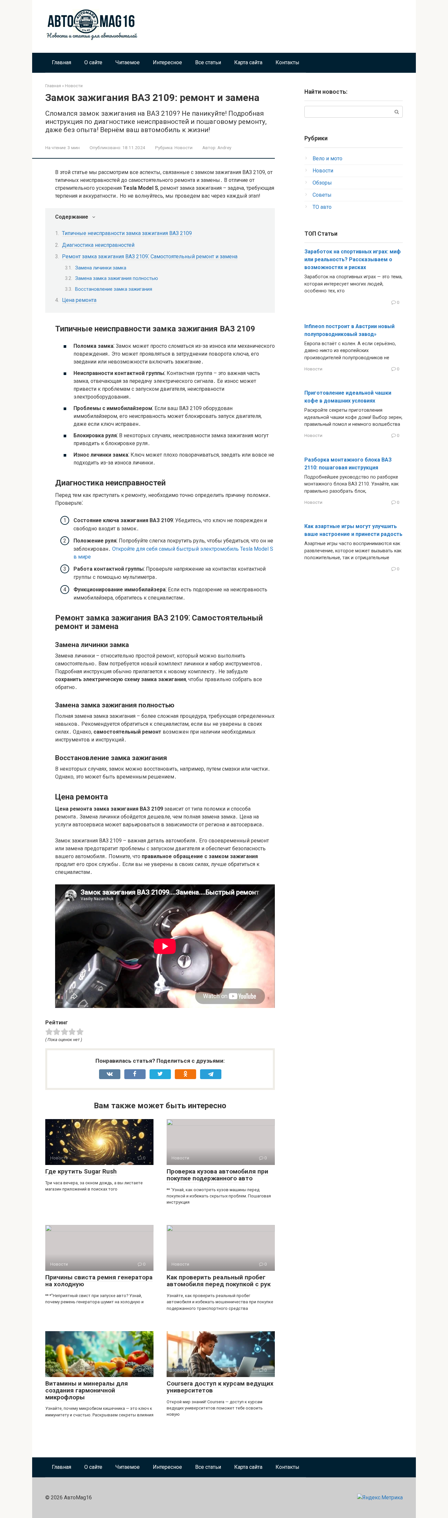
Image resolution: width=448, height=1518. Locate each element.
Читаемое (127, 62)
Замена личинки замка (100, 268)
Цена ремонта (79, 300)
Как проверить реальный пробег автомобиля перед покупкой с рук (219, 1280)
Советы (322, 195)
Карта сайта (248, 62)
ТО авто (322, 207)
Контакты (287, 62)
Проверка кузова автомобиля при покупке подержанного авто (217, 1175)
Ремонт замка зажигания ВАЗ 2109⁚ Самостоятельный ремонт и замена (149, 256)
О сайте (93, 62)
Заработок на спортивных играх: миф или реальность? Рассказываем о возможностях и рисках (352, 259)
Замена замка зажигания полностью (116, 278)
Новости (183, 147)
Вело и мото (327, 158)
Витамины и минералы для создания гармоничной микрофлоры (86, 1390)
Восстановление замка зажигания (113, 289)
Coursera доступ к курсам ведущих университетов (220, 1387)
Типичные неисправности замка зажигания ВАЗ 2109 (127, 233)
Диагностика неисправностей (98, 245)
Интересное (167, 62)
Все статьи (208, 62)
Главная (61, 62)
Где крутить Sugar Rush (81, 1171)
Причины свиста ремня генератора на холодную (99, 1280)
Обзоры (322, 183)
